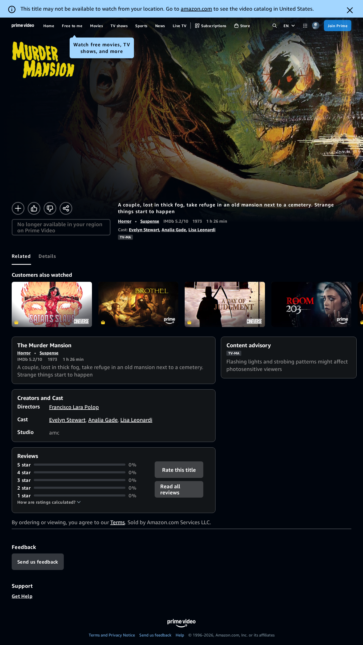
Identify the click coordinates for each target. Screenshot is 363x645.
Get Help (22, 596)
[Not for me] (50, 208)
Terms (117, 522)
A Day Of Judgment (225, 304)
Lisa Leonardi (202, 229)
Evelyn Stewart (144, 229)
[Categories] (305, 26)
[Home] (23, 25)
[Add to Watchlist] (18, 208)
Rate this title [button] (179, 469)
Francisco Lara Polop (74, 407)
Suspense (149, 221)
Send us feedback (155, 634)
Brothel (138, 304)
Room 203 (311, 304)
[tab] (21, 256)
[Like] (34, 208)
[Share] (66, 208)
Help (180, 634)
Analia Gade (174, 229)
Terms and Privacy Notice (112, 634)
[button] (49, 502)
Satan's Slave (52, 304)
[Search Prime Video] (274, 26)
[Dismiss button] (350, 10)
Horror (124, 221)
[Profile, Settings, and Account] (315, 26)
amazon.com (196, 9)
